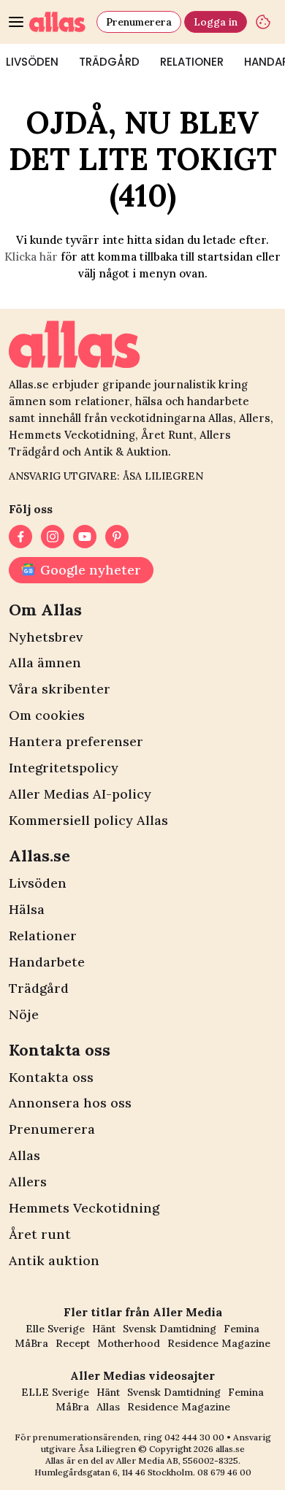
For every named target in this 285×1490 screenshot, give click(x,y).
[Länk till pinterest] (117, 536)
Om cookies (47, 715)
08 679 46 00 (224, 1472)
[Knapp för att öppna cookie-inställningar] (263, 22)
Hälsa (27, 909)
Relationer (192, 61)
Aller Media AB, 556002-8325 (177, 1460)
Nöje (24, 1014)
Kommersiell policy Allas (88, 820)
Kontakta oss (51, 1077)
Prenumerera (139, 21)
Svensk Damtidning (169, 1328)
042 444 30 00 (194, 1437)
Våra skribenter (59, 688)
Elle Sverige (55, 1328)
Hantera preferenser (76, 741)
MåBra (31, 1343)
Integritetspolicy (63, 767)
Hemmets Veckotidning (84, 1207)
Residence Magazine (218, 1343)
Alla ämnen (45, 662)
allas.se (230, 1448)
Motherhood (128, 1343)
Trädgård (109, 61)
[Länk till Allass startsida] (60, 22)
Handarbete (47, 961)
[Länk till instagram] (52, 536)
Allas (24, 1155)
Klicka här (31, 257)
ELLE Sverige (55, 1392)
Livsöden (37, 883)
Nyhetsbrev (46, 637)
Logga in (216, 21)
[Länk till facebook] (20, 536)
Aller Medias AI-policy (80, 794)
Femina (241, 1328)
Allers (28, 1181)
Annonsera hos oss (70, 1102)
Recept (73, 1343)
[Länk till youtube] (84, 536)
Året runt (40, 1234)
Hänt (103, 1328)
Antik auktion (54, 1260)
